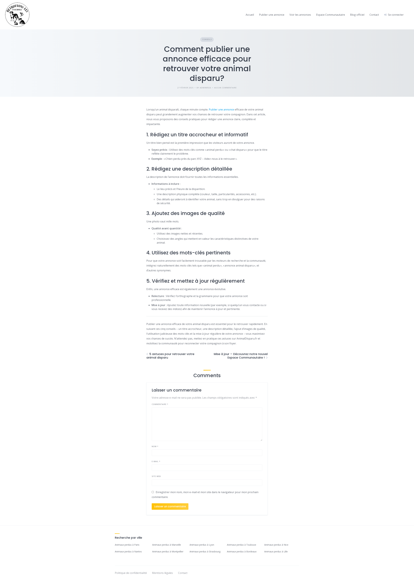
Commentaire (160, 404)
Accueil (250, 14)
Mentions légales (162, 573)
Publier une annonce (271, 14)
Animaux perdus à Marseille (166, 544)
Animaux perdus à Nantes (128, 551)
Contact (374, 14)
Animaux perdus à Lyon (202, 544)
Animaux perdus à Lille (276, 551)
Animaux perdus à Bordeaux (241, 551)
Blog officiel (357, 14)
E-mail (156, 461)
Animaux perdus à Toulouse (241, 544)
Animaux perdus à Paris (127, 544)
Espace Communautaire (330, 14)
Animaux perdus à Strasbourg (205, 551)
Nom (155, 446)
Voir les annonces (300, 14)
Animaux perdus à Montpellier (167, 551)
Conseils (207, 39)
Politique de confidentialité (131, 573)
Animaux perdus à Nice (276, 544)
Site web (156, 476)
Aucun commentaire (225, 87)
